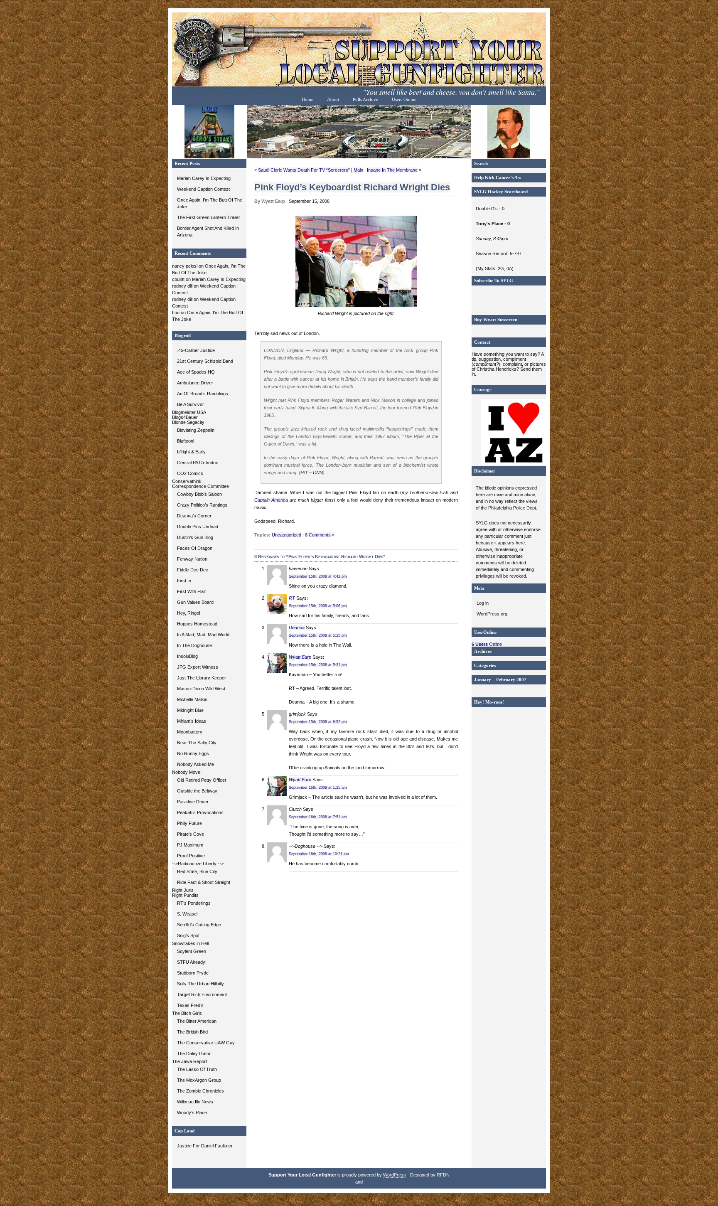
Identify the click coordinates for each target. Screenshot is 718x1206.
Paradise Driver (193, 801)
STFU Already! (192, 962)
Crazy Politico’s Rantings (202, 504)
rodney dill (182, 285)
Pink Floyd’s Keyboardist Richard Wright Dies (352, 187)
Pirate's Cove (190, 834)
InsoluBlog (187, 656)
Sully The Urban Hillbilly (200, 983)
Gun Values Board (195, 602)
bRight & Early (191, 451)
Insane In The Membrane (392, 169)
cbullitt (178, 279)
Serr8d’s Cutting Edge (199, 924)
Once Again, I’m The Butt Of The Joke (209, 203)
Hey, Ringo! (188, 612)
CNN (318, 472)
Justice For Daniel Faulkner (205, 1145)
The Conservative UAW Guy (206, 1042)
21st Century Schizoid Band (205, 361)
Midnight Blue (190, 710)
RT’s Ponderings (194, 903)
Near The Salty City (196, 742)
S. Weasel (187, 913)
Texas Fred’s (190, 1005)
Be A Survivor (190, 404)
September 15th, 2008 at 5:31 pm (318, 665)
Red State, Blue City (197, 871)
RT (292, 598)
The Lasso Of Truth (197, 1069)
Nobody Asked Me (195, 764)
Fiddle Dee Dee (192, 569)
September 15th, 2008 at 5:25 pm (318, 635)
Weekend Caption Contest (203, 189)
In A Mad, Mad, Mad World (203, 634)
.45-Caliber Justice (196, 350)
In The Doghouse (194, 645)
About (333, 99)
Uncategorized (286, 534)
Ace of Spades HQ (196, 371)
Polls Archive (365, 99)
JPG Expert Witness (197, 667)
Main (358, 169)
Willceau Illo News (195, 1101)
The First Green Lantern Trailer (208, 217)
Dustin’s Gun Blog (195, 537)
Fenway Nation (192, 558)
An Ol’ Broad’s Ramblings (202, 393)
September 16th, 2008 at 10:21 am (319, 854)
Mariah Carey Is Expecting (204, 178)
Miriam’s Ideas (191, 721)
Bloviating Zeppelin (195, 430)
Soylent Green (191, 951)
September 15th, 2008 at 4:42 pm (318, 576)
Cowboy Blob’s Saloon (199, 494)
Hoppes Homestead (197, 623)
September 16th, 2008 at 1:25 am (318, 787)
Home (307, 99)
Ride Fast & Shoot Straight (203, 882)
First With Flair (191, 591)
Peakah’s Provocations (200, 812)
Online (487, 644)
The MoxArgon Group (199, 1080)
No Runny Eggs (193, 753)
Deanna (297, 627)
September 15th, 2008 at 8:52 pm (318, 722)
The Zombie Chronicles (200, 1090)
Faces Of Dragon (194, 548)
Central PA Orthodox (197, 462)
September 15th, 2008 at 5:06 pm (318, 606)
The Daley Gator (194, 1053)
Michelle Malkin (192, 699)
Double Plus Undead (197, 526)
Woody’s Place (192, 1112)
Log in (483, 603)
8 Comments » (319, 534)
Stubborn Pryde (193, 972)
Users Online (404, 99)
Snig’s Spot (188, 935)
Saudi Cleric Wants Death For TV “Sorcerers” (304, 169)
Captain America (271, 499)
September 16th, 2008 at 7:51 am (318, 817)
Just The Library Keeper (201, 677)
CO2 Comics (190, 473)
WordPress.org (492, 613)
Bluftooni (185, 440)
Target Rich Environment (202, 994)
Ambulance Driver (195, 382)
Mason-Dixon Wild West (201, 688)
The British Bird (192, 1031)
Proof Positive (191, 855)
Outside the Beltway (197, 790)
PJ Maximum (190, 844)
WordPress (394, 1174)
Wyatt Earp (300, 657)
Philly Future (189, 823)
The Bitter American (196, 1021)
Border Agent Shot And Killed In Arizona (208, 231)
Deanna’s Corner (194, 515)
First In (184, 580)
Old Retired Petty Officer (201, 780)
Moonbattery (189, 731)
